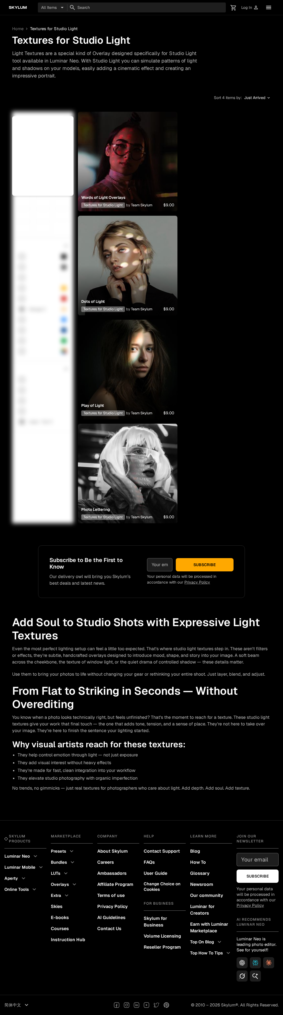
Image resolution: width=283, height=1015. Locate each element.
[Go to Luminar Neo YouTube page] (146, 1005)
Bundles (63, 862)
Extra (60, 895)
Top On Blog (206, 942)
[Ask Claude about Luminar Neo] (268, 962)
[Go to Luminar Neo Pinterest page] (166, 1005)
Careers (105, 862)
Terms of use (111, 895)
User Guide (155, 873)
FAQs (149, 862)
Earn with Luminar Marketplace (209, 927)
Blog (195, 851)
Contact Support (162, 851)
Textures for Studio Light (103, 205)
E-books (60, 917)
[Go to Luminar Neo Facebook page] (116, 1005)
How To (198, 862)
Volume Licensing (162, 936)
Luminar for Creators (202, 910)
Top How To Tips (211, 953)
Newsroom (201, 884)
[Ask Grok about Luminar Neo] (242, 976)
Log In (250, 8)
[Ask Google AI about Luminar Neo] (255, 976)
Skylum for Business (155, 921)
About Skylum (112, 851)
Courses (60, 928)
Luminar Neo (21, 856)
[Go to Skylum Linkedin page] (136, 1005)
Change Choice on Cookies (162, 886)
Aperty (15, 878)
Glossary (199, 873)
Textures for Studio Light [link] (54, 28)
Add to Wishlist (128, 155)
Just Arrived (257, 98)
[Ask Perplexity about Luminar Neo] (255, 962)
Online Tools (21, 889)
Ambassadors (112, 873)
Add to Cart (127, 168)
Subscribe (204, 564)
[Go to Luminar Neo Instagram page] (126, 1005)
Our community (206, 895)
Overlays (64, 884)
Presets (63, 851)
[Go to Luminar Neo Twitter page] (156, 1005)
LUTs (60, 873)
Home (17, 28)
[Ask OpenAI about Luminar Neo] (242, 962)
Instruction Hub (68, 940)
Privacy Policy (197, 582)
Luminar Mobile (24, 867)
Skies (56, 906)
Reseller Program (162, 947)
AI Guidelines (111, 917)
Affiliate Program (115, 884)
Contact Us (109, 928)
